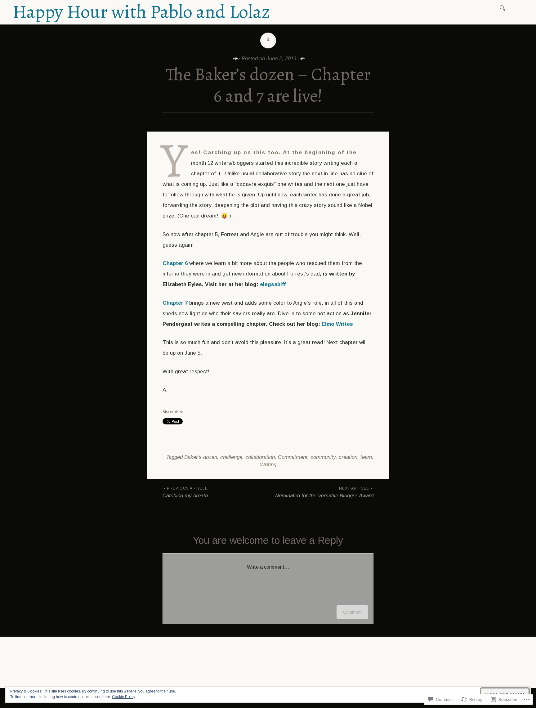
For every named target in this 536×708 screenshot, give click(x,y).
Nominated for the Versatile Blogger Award (324, 492)
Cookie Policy (123, 697)
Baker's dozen (200, 457)
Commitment (292, 457)
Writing (268, 465)
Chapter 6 (175, 263)
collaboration (260, 457)
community (323, 457)
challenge (231, 457)
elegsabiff (273, 284)
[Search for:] (503, 7)
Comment (352, 612)
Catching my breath (185, 492)
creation (348, 457)
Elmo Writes (337, 324)
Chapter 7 (175, 303)
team (366, 457)
